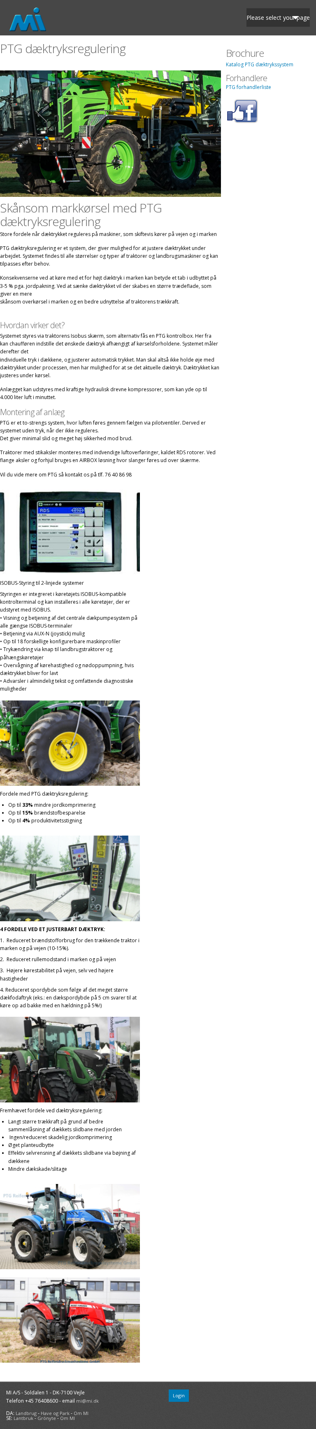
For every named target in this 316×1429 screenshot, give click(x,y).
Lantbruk (23, 1418)
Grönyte (46, 1418)
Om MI (81, 1413)
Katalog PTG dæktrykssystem (259, 64)
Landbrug (26, 1413)
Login (179, 1395)
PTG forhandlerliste (248, 87)
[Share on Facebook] (242, 121)
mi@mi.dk (87, 1401)
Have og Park (55, 1413)
